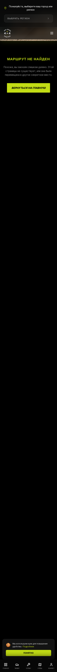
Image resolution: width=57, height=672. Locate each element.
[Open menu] (51, 33)
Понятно (28, 653)
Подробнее (28, 646)
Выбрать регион (18, 18)
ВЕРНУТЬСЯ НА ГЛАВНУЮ (29, 87)
